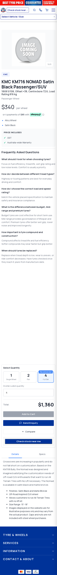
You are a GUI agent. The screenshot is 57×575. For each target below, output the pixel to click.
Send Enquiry (30, 423)
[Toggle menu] (53, 10)
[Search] (34, 10)
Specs (42, 454)
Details (15, 454)
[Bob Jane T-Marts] (3, 10)
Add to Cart (28, 414)
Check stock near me (28, 441)
